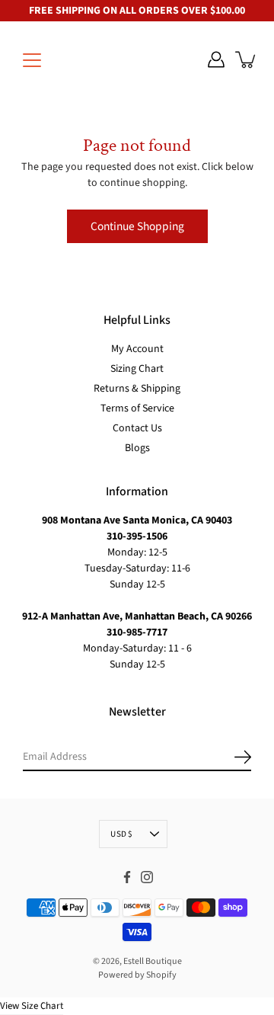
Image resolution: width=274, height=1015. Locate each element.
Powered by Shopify (137, 975)
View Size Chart (31, 1006)
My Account (137, 349)
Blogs (137, 448)
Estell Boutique (152, 961)
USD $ (121, 834)
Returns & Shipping (137, 388)
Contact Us (137, 428)
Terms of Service (137, 408)
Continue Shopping (137, 226)
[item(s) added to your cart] (246, 59)
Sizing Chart (137, 368)
